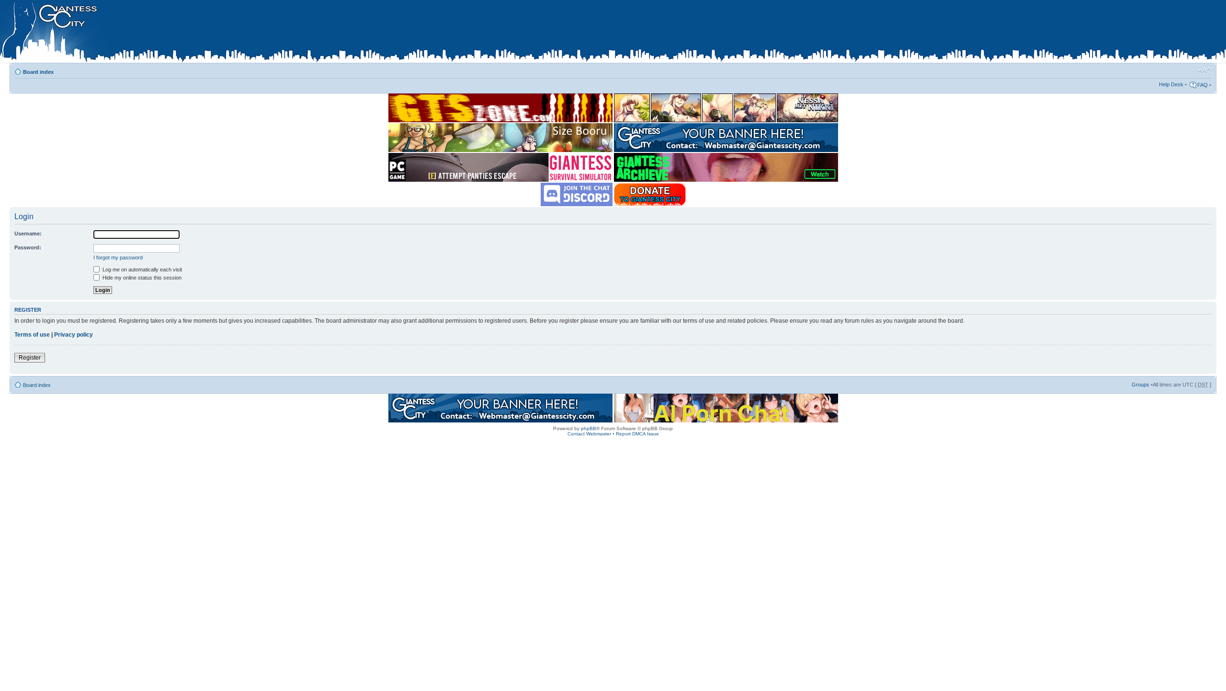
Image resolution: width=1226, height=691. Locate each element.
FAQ (1202, 85)
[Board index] (201, 33)
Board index (38, 72)
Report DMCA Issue (637, 433)
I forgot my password (118, 257)
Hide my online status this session (141, 278)
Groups (1140, 384)
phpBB (588, 428)
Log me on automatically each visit (141, 269)
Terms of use (32, 334)
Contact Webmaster (589, 433)
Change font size (1204, 70)
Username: (28, 233)
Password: (27, 247)
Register (30, 357)
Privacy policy (73, 334)
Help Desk (1171, 84)
